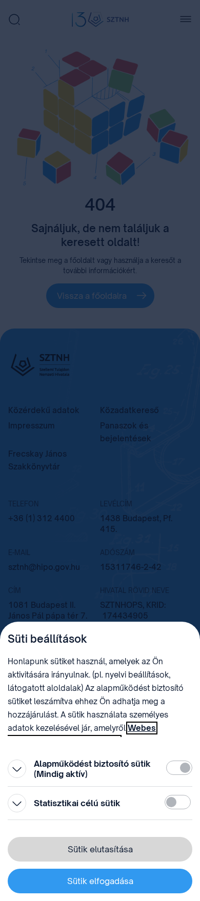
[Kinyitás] (17, 769)
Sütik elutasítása (100, 849)
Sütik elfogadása (100, 881)
